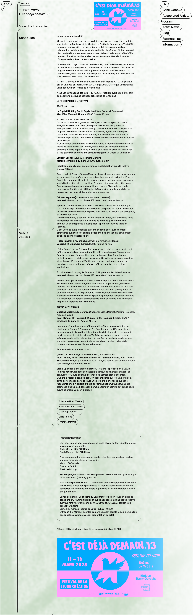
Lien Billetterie (81, 449)
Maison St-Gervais (69, 463)
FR (164, 4)
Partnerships (171, 39)
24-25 (6, 3)
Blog (165, 33)
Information (170, 44)
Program (166, 21)
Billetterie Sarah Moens (71, 406)
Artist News (170, 27)
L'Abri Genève (172, 10)
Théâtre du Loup (68, 469)
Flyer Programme (67, 422)
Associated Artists (175, 15)
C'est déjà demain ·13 (70, 411)
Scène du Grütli (68, 466)
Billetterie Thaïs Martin (70, 401)
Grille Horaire (65, 417)
